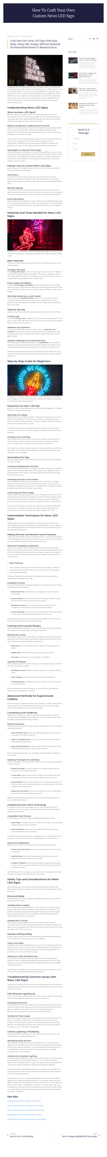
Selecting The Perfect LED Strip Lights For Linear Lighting (26, 1119)
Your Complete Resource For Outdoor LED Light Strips (25, 1110)
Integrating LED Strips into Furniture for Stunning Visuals (88, 105)
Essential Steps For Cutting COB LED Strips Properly (24, 1115)
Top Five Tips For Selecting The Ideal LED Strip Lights (25, 1105)
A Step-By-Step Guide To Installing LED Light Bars (24, 1101)
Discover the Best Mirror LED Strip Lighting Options (88, 89)
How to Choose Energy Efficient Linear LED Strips (88, 59)
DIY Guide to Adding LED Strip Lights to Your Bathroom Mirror (87, 75)
